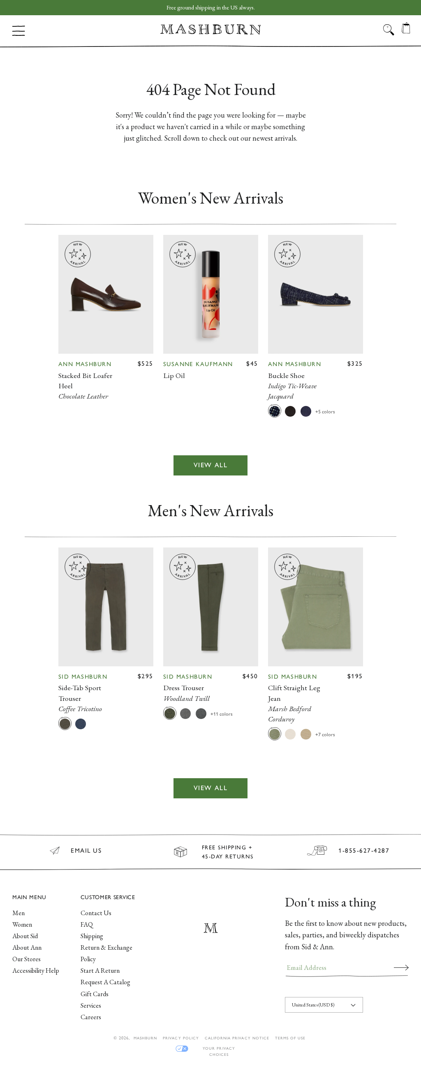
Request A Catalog (105, 982)
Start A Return (100, 970)
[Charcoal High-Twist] (201, 713)
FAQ (87, 924)
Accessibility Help (35, 970)
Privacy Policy (181, 1038)
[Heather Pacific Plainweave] (80, 723)
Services (91, 1005)
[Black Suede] (290, 410)
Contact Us (96, 913)
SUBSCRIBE (401, 967)
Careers (91, 1017)
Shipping (92, 936)
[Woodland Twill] (169, 713)
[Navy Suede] (305, 410)
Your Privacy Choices (219, 1048)
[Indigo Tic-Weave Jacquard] (274, 410)
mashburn (145, 1038)
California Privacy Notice (237, 1038)
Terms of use (290, 1038)
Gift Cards (95, 994)
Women (22, 924)
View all (211, 465)
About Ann (27, 947)
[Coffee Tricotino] (65, 723)
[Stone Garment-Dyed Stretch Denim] (290, 733)
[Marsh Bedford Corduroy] (274, 733)
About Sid (25, 936)
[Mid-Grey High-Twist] (185, 713)
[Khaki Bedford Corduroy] (305, 733)
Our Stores (26, 959)
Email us (86, 850)
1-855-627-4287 (363, 850)
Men (18, 913)
